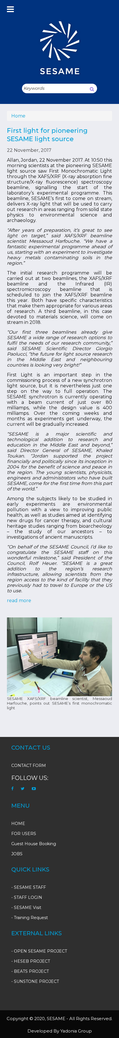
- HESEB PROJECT (30, 961)
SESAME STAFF (30, 887)
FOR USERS (23, 833)
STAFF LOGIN (28, 897)
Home (18, 116)
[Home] (59, 47)
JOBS (17, 853)
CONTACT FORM (28, 765)
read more (19, 600)
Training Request (31, 917)
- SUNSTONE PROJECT (35, 981)
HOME (18, 823)
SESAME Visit (27, 907)
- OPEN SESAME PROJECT (39, 951)
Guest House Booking (33, 843)
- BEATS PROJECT (30, 971)
